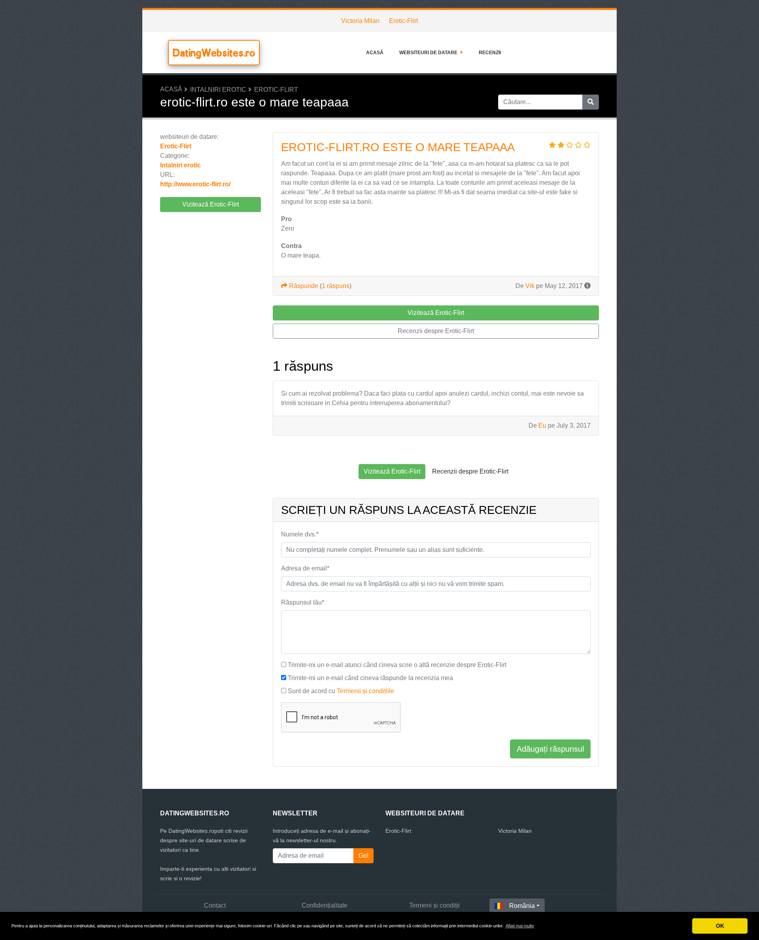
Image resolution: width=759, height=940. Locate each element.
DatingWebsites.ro (214, 52)
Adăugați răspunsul (550, 749)
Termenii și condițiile (365, 691)
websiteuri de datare (428, 52)
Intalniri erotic (218, 89)
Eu (542, 425)
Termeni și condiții (434, 905)
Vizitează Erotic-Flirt (210, 204)
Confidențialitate (324, 905)
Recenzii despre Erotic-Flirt (436, 331)
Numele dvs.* (300, 534)
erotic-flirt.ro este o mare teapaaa (398, 147)
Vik (529, 285)
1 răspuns (335, 285)
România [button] (522, 905)
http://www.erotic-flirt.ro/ (195, 184)
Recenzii (490, 52)
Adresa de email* (305, 568)
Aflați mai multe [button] (520, 925)
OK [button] (720, 926)
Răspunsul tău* (302, 602)
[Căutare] (590, 102)
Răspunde (302, 285)
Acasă (374, 52)
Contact (215, 905)
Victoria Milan (360, 20)
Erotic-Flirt (403, 20)
